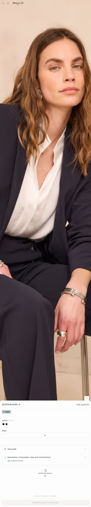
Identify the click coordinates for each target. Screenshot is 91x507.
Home (37, 496)
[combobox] (45, 435)
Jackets (53, 496)
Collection (45, 496)
